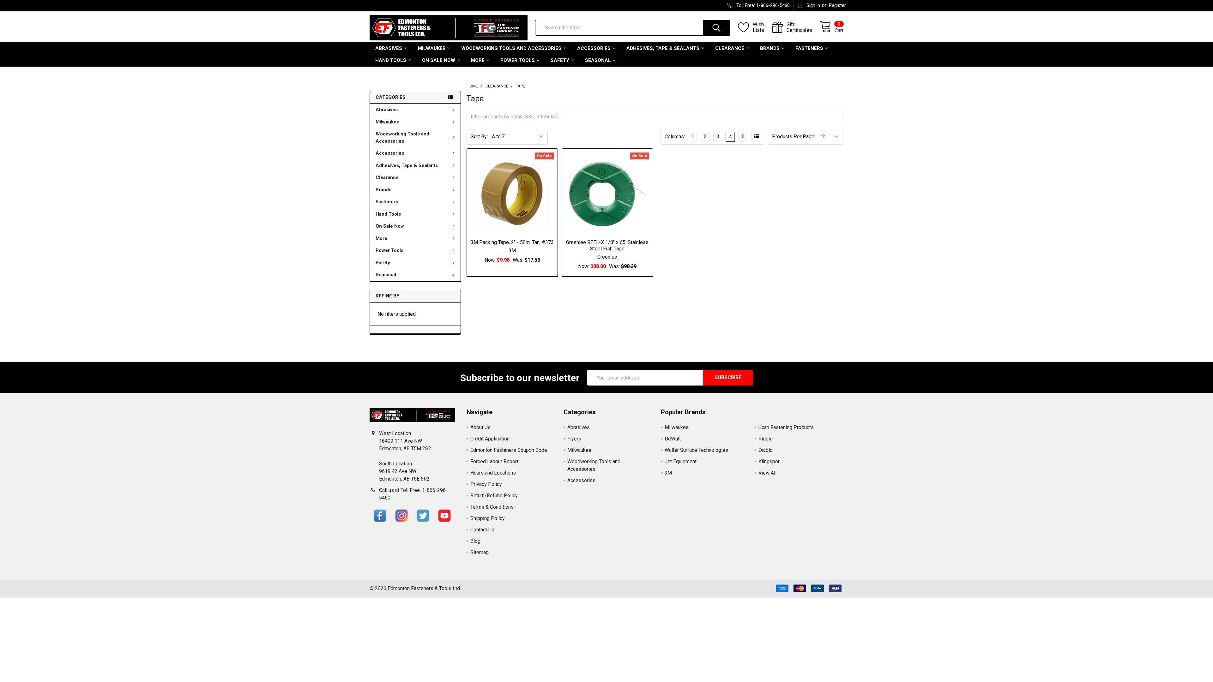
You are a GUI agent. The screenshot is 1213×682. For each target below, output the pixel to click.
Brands (770, 48)
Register (837, 5)
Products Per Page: (793, 137)
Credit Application (490, 439)
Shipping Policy (487, 518)
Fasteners (809, 48)
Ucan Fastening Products (786, 427)
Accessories (594, 48)
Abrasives (388, 48)
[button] (380, 515)
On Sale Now (438, 60)
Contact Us (482, 530)
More (478, 60)
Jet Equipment (681, 461)
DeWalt (673, 439)
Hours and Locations (493, 473)
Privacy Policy (486, 484)
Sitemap (479, 552)
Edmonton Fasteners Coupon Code (508, 450)
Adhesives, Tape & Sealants (662, 48)
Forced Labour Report (494, 461)
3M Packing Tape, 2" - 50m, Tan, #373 (512, 242)
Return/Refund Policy (494, 496)
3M (668, 473)
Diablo (765, 450)
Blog (475, 541)
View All (767, 473)
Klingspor (769, 461)
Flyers (574, 439)
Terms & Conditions (492, 507)
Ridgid (765, 439)
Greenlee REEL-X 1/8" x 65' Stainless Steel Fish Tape (607, 245)
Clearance (729, 48)
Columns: (675, 137)
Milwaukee (431, 48)
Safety (560, 60)
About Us (480, 427)
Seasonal (598, 60)
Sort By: (479, 137)
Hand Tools (390, 60)
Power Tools (517, 60)
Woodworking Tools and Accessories (511, 48)
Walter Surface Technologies (696, 450)
